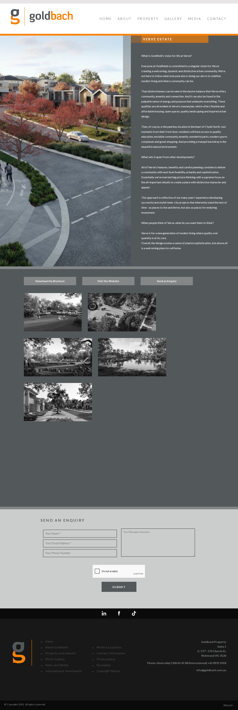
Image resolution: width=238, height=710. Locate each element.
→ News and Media (54, 665)
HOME (105, 19)
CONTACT (217, 19)
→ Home (46, 641)
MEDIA (194, 19)
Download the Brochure (50, 281)
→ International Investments (61, 671)
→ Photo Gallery (52, 659)
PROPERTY (148, 19)
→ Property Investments (58, 653)
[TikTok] (134, 613)
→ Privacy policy (103, 659)
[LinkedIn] (104, 613)
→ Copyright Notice (105, 671)
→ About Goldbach (54, 647)
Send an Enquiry (166, 281)
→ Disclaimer (101, 665)
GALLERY (173, 19)
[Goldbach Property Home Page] (41, 25)
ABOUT (125, 19)
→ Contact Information (108, 653)
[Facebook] (119, 613)
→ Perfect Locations (106, 647)
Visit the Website (108, 281)
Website (228, 705)
